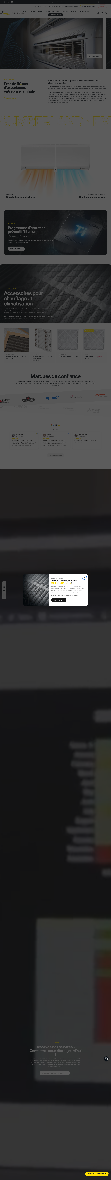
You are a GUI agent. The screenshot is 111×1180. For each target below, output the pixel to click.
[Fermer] (84, 577)
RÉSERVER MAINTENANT (97, 1174)
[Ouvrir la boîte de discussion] (106, 1058)
